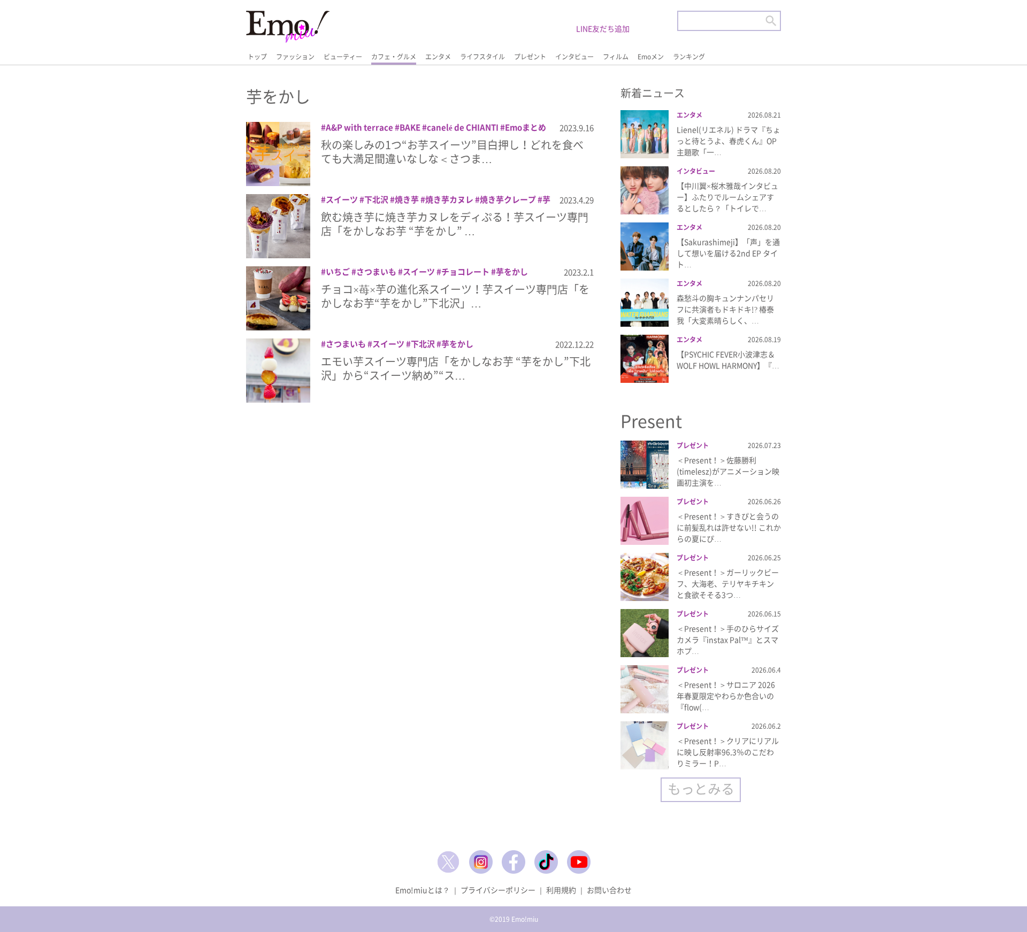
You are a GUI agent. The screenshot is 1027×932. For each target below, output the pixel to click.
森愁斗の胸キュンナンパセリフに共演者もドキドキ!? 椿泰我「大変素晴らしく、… (725, 309)
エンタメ (438, 56)
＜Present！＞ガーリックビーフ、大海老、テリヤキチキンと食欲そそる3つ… (728, 583)
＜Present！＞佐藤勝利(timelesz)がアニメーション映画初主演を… (728, 471)
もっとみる (701, 788)
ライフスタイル (482, 56)
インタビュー (574, 56)
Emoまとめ (525, 127)
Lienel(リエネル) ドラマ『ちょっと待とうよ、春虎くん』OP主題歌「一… (728, 140)
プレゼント (530, 56)
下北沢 (376, 199)
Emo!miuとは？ (422, 889)
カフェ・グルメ (393, 56)
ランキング (689, 56)
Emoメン (651, 56)
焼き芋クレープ (508, 199)
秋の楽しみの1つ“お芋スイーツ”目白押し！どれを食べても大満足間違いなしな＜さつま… (452, 151)
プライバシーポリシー (498, 889)
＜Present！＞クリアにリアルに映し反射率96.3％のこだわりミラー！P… (728, 751)
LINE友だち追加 (603, 28)
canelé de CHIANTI (463, 127)
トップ (257, 56)
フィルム (616, 56)
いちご (338, 272)
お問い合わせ (609, 889)
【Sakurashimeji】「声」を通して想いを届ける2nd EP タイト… (728, 252)
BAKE (410, 127)
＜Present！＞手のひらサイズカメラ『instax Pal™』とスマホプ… (728, 639)
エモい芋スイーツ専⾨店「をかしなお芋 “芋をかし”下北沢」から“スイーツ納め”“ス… (456, 368)
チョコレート (465, 272)
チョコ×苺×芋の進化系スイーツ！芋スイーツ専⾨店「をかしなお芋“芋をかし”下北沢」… (455, 296)
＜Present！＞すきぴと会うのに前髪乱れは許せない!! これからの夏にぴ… (729, 527)
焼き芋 (407, 199)
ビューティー (343, 56)
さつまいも (376, 272)
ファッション (295, 56)
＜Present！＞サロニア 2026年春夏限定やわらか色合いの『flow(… (726, 695)
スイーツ (342, 199)
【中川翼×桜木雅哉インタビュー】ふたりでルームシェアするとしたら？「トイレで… (727, 196)
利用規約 (561, 889)
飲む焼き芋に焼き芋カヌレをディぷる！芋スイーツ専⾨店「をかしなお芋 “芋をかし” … (454, 223)
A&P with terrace (359, 127)
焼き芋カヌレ (449, 199)
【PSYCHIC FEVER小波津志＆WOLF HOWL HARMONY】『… (728, 360)
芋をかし (512, 272)
